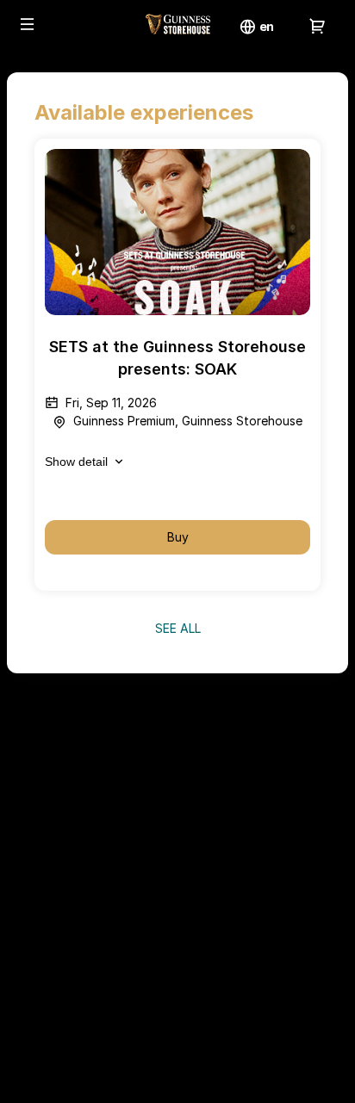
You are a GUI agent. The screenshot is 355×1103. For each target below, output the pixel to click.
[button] (27, 24)
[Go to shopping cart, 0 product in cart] (317, 25)
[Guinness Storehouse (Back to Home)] (177, 26)
